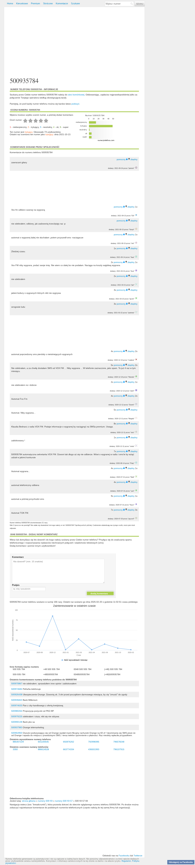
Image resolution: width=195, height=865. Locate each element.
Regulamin (126, 861)
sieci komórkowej (76, 94)
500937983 (16, 727)
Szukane (75, 3)
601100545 (43, 742)
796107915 (118, 749)
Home (10, 3)
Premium (35, 3)
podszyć (75, 104)
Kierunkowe (22, 3)
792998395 (93, 742)
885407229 (18, 742)
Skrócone (48, 3)
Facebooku (124, 855)
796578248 (118, 742)
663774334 (68, 749)
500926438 (16, 694)
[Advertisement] (74, 42)
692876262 (68, 742)
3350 (15, 749)
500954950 (16, 733)
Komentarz (18, 557)
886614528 (43, 749)
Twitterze (138, 855)
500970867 (16, 683)
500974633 (16, 705)
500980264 (16, 711)
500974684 (16, 689)
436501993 (93, 749)
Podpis (16, 585)
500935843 (16, 700)
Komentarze (62, 3)
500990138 (16, 722)
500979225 (16, 716)
